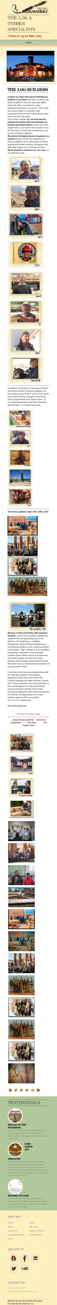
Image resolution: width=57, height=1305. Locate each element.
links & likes (33, 1227)
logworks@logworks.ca (22, 1291)
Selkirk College (18, 1195)
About (10, 1227)
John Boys (32, 722)
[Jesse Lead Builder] (26, 182)
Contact (32, 1223)
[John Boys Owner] (26, 382)
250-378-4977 (17, 1288)
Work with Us (13, 1231)
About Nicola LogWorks (23, 719)
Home (10, 1223)
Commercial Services (36, 1231)
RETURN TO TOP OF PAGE (28, 714)
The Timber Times (34, 724)
